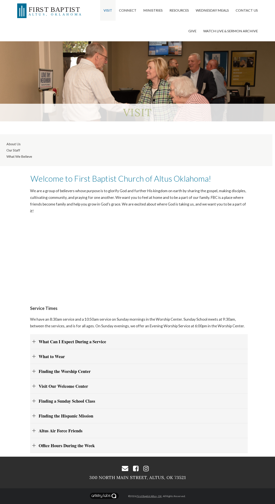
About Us (13, 144)
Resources (179, 10)
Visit (108, 10)
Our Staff (13, 150)
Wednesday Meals (212, 10)
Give (192, 31)
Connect (127, 10)
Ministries (153, 10)
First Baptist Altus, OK (149, 496)
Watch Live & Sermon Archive (230, 31)
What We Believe (19, 156)
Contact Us (247, 10)
